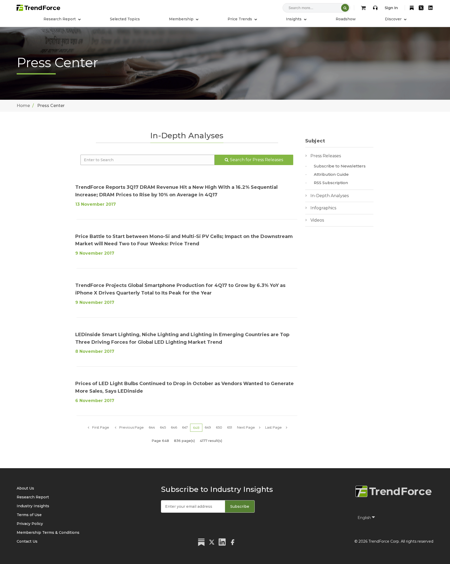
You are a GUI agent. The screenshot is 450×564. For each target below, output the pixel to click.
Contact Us (27, 541)
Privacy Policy (30, 523)
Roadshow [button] (346, 19)
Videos (317, 220)
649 (208, 427)
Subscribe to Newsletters (340, 166)
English (365, 517)
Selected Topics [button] (125, 19)
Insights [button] (294, 19)
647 (185, 427)
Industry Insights (33, 506)
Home (23, 105)
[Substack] (412, 8)
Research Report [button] (60, 19)
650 (219, 427)
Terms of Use (29, 514)
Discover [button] (394, 19)
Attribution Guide (331, 174)
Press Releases (325, 155)
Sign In (391, 7)
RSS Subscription (331, 182)
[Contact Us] (375, 7)
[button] (184, 19)
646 (174, 427)
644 (152, 427)
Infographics (323, 207)
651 (229, 427)
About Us (25, 488)
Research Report (33, 497)
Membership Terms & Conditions (48, 532)
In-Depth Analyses (329, 195)
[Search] (345, 8)
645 (163, 427)
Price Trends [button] (240, 19)
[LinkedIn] (430, 8)
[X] (421, 8)
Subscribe (239, 506)
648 (196, 427)
